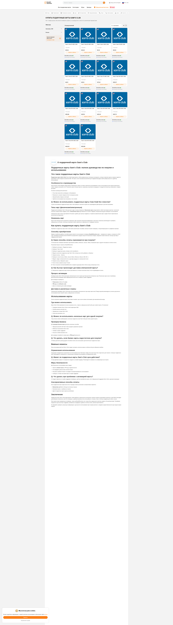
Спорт (102, 12)
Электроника (110, 12)
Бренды (89, 7)
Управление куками (25, 620)
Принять (25, 617)
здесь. (46, 614)
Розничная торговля (66, 12)
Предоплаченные (93, 12)
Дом (118, 12)
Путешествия (83, 12)
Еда (75, 12)
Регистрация (117, 2)
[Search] (104, 3)
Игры (82, 7)
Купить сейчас (72, 52)
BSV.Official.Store (68, 55)
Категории (76, 7)
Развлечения (56, 12)
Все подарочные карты (64, 7)
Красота (124, 12)
